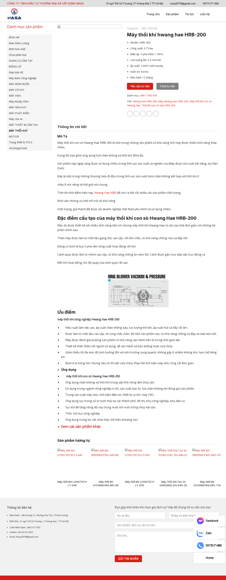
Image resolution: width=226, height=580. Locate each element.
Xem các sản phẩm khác (81, 426)
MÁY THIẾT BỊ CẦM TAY (23, 124)
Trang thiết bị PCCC (20, 142)
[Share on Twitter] (136, 114)
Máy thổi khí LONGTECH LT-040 (72, 483)
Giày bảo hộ (16, 72)
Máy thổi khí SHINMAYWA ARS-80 (106, 483)
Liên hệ (205, 14)
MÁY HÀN (15, 95)
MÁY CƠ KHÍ (16, 89)
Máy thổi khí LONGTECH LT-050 (139, 483)
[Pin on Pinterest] (149, 114)
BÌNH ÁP (14, 37)
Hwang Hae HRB (105, 193)
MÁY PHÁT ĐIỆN (19, 113)
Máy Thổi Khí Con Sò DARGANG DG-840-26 (173, 483)
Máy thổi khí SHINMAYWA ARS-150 (207, 483)
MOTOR (14, 136)
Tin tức (189, 14)
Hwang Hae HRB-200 (145, 101)
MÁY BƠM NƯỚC (19, 84)
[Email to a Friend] (143, 114)
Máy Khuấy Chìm (19, 101)
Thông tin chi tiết (72, 127)
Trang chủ (153, 14)
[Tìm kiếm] (217, 14)
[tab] (72, 127)
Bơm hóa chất (17, 49)
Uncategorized (18, 148)
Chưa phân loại (17, 55)
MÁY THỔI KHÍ (18, 130)
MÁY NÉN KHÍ (17, 107)
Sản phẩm (172, 14)
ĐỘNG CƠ (15, 66)
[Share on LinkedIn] (156, 114)
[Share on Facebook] (130, 114)
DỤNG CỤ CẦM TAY (21, 60)
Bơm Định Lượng (19, 43)
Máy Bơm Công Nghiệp (22, 78)
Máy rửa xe (16, 119)
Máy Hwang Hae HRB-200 (173, 101)
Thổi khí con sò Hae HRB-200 (158, 105)
